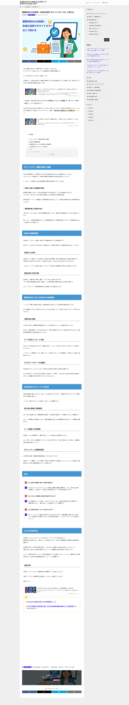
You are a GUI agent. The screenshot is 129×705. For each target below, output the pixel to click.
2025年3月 (90, 120)
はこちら (42, 602)
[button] (29, 61)
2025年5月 (90, 114)
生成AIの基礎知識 (35, 142)
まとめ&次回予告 (35, 151)
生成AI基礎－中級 (31, 14)
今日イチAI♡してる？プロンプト (97, 13)
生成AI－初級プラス (94, 28)
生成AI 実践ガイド (46, 667)
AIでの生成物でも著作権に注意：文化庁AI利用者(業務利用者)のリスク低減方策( (51, 606)
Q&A (31, 149)
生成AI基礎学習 (93, 20)
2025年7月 (90, 108)
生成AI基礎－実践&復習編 (95, 25)
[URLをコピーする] (74, 61)
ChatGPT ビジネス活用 (69, 667)
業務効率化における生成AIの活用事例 (40, 144)
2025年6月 (90, 111)
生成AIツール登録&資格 (95, 16)
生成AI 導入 (61, 667)
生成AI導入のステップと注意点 (38, 147)
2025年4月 (90, 117)
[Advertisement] (51, 625)
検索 (107, 40)
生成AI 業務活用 (54, 667)
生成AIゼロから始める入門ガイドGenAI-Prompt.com (33, 2)
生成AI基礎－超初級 (94, 34)
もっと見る (51, 154)
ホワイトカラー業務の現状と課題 (39, 139)
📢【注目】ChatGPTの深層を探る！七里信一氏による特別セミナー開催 (57, 120)
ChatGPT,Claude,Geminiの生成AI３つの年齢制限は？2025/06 (55, 588)
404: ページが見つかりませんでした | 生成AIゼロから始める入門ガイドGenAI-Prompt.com (58, 90)
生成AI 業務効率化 (37, 667)
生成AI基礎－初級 (93, 31)
